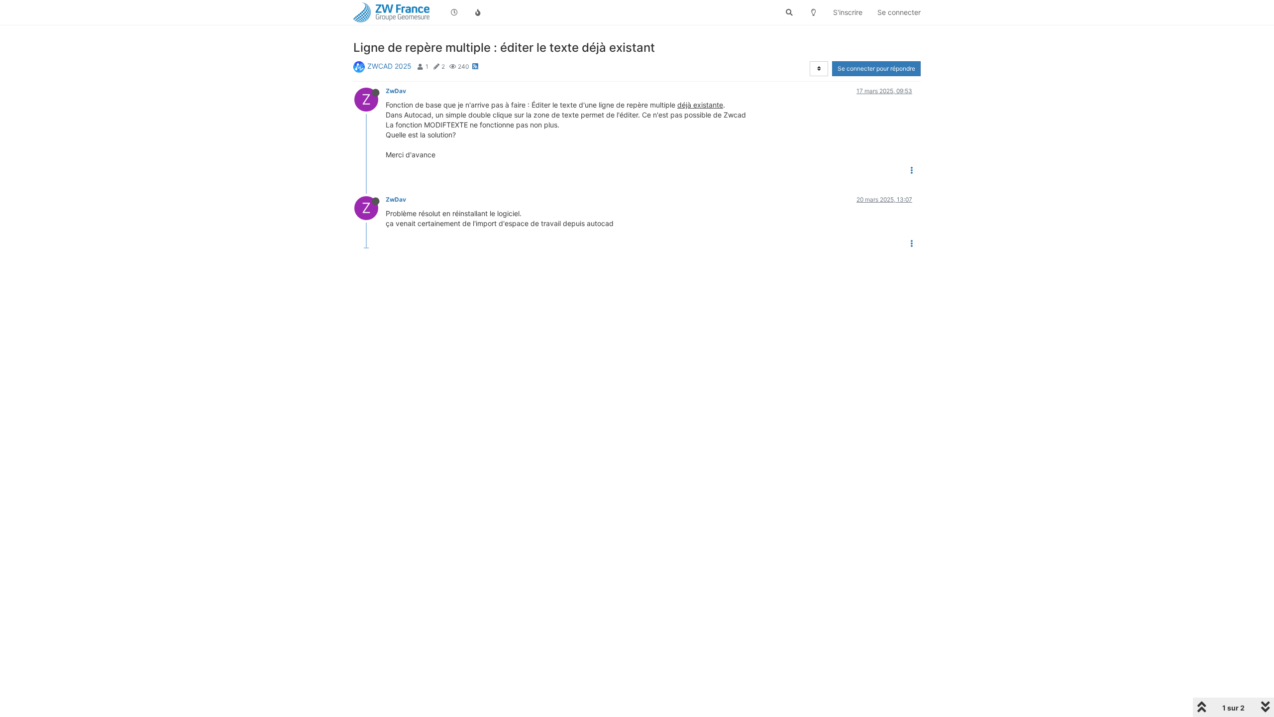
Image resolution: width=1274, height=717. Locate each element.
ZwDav (396, 91)
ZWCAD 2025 (389, 66)
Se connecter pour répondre (876, 68)
